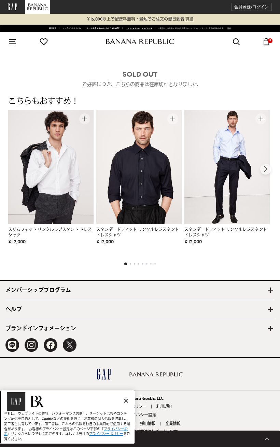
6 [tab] (147, 264)
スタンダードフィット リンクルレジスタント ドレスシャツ (137, 232)
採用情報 (147, 424)
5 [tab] (142, 264)
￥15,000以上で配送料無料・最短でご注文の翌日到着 (140, 19)
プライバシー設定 (140, 415)
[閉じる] (126, 400)
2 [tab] (130, 264)
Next (265, 169)
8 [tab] (155, 264)
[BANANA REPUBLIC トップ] (140, 41)
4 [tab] (138, 264)
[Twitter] (69, 345)
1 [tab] (125, 264)
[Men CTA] (146, 28)
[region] (67, 417)
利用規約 (163, 407)
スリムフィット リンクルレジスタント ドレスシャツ (50, 232)
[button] (251, 7)
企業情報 (172, 424)
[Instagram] (31, 345)
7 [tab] (151, 264)
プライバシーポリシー (106, 434)
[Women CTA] (131, 28)
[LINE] (12, 345)
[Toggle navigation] (12, 42)
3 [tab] (134, 264)
